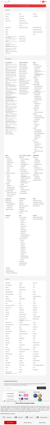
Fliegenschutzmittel (9, 209)
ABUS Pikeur (7, 282)
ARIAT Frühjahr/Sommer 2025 (10, 117)
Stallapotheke (23, 191)
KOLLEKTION (8, 27)
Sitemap (20, 25)
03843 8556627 (11, 399)
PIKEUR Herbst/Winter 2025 (11, 107)
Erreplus (7, 309)
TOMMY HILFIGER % (25, 257)
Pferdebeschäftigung (38, 173)
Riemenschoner (37, 143)
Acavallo (20, 282)
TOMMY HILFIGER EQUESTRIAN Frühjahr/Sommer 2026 (10, 95)
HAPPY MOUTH (36, 318)
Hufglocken (36, 106)
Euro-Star (7, 312)
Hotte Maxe (7, 329)
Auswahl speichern (28, 422)
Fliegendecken (8, 200)
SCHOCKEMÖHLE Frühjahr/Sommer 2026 (10, 92)
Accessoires (9, 158)
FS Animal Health (22, 314)
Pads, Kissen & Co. (38, 88)
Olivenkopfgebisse (38, 131)
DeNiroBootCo (22, 298)
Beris (34, 287)
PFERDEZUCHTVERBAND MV (11, 272)
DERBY (34, 298)
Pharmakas (7, 349)
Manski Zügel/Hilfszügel (24, 92)
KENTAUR (7, 333)
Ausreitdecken (37, 67)
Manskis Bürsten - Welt (24, 81)
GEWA (6, 316)
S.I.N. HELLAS (35, 353)
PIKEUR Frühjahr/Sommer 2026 (10, 87)
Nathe (6, 344)
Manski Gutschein (22, 69)
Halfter (35, 110)
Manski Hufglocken (23, 93)
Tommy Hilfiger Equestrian (38, 365)
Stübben (21, 360)
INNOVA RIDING (22, 331)
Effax (6, 303)
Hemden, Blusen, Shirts (11, 192)
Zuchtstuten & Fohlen (23, 211)
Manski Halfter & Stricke (24, 86)
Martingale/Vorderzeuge (39, 117)
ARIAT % (22, 240)
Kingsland (7, 338)
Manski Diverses (22, 84)
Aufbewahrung (37, 167)
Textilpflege (23, 166)
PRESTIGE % (23, 233)
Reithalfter (36, 142)
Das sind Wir (8, 53)
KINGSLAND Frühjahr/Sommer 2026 (10, 84)
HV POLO (35, 329)
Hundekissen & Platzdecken (38, 204)
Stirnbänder (36, 145)
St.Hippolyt (21, 358)
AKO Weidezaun (8, 285)
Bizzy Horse (7, 289)
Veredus (20, 369)
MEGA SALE (8, 269)
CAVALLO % (23, 222)
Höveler (20, 329)
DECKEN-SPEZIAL (22, 264)
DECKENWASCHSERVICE (38, 217)
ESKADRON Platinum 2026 (10, 75)
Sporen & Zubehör (38, 99)
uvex (6, 369)
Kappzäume (36, 124)
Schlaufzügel (37, 119)
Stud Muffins (8, 362)
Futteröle (21, 202)
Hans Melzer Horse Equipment (23, 319)
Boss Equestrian (22, 289)
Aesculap (35, 282)
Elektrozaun (35, 157)
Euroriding (21, 312)
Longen (35, 126)
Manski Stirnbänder (23, 73)
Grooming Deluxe (36, 316)
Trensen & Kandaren (38, 147)
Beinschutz (35, 101)
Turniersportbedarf (23, 193)
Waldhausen (35, 369)
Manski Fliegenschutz (23, 67)
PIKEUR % (23, 254)
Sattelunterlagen (36, 84)
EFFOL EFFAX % (24, 226)
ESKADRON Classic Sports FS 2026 (11, 68)
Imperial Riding (8, 331)
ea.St (34, 300)
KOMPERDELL (22, 338)
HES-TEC (34, 324)
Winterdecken (37, 75)
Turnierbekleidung (9, 190)
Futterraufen (37, 176)
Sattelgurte (35, 77)
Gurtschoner (37, 82)
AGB (20, 13)
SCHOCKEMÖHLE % (24, 236)
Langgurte (36, 80)
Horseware (35, 326)
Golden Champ (22, 316)
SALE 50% (8, 267)
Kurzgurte (36, 79)
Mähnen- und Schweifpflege (23, 175)
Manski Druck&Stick (23, 66)
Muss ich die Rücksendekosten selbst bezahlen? (10, 45)
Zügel (35, 149)
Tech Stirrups (22, 365)
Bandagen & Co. (37, 103)
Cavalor (6, 296)
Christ (20, 296)
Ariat (34, 285)
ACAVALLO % (23, 219)
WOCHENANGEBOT (23, 263)
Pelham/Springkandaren (39, 133)
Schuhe (8, 176)
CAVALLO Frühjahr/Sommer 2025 (11, 123)
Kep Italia (35, 333)
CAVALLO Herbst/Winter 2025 (10, 102)
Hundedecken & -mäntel (38, 202)
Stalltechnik (35, 166)
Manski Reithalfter (23, 90)
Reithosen (9, 164)
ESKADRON (21, 309)
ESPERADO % (23, 249)
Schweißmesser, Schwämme (24, 180)
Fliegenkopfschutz (9, 202)
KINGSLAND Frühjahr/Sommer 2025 (10, 126)
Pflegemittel (21, 157)
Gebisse (34, 128)
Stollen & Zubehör (24, 182)
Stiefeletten (9, 180)
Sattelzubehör (37, 94)
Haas (6, 318)
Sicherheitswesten (10, 188)
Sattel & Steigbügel (37, 92)
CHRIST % (23, 224)
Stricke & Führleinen (38, 112)
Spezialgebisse (37, 135)
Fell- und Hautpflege (25, 158)
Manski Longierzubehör (24, 88)
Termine (7, 18)
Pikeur (34, 349)
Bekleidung (7, 157)
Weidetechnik (35, 174)
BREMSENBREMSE (9, 291)
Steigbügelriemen (38, 98)
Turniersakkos (10, 195)
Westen (8, 169)
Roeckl (20, 353)
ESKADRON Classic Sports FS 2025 (11, 65)
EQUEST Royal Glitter (9, 133)
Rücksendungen (22, 38)
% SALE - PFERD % (22, 217)
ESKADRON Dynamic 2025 (10, 70)
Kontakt (6, 16)
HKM (20, 326)
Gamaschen (36, 105)
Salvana (7, 356)
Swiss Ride (7, 365)
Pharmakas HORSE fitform (24, 349)
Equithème (35, 307)
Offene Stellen (22, 36)
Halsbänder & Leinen (37, 200)
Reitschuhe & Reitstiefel (10, 173)
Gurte (35, 122)
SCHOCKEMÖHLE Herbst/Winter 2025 (9, 110)
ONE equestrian (36, 344)
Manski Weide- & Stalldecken (22, 79)
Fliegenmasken (10, 205)
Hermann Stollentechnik (24, 324)
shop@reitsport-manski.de (11, 400)
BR (33, 289)
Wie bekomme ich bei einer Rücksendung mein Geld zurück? (11, 49)
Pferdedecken (36, 64)
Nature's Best (22, 344)
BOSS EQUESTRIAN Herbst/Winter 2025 (9, 99)
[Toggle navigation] (1, 1)
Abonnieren (41, 387)
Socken (8, 167)
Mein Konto (7, 13)
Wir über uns (8, 20)
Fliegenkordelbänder (11, 204)
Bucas (20, 291)
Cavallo (34, 294)
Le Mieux (7, 340)
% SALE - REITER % (23, 238)
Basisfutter (21, 200)
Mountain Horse (36, 342)
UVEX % (22, 259)
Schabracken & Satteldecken (37, 90)
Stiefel (8, 178)
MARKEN (35, 13)
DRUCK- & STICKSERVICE (38, 219)
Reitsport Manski (8, 353)
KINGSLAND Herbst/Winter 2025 (10, 105)
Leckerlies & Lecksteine (24, 205)
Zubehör (36, 138)
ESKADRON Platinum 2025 (10, 73)
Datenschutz (21, 18)
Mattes (20, 342)
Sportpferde (21, 209)
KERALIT (7, 335)
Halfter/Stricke (36, 108)
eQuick (20, 305)
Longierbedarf (36, 121)
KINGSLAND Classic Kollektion (9, 78)
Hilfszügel (35, 113)
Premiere (7, 351)
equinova (21, 307)
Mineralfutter (22, 207)
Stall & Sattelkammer (23, 186)
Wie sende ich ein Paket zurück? (10, 40)
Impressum (21, 16)
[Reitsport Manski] (6, 1)
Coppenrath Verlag (37, 296)
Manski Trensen (22, 76)
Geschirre (7, 217)
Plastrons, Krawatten (11, 194)
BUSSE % (22, 220)
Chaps (8, 174)
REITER (6, 31)
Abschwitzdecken (37, 66)
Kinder (8, 171)
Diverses (22, 187)
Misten (35, 171)
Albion (20, 285)
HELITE (34, 322)
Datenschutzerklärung (25, 383)
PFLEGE (6, 34)
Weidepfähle (37, 162)
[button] (41, 1)
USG (34, 367)
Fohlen (34, 152)
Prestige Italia (22, 351)
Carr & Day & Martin (9, 294)
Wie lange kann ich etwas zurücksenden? (10, 37)
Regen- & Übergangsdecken (38, 73)
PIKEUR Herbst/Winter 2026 (11, 89)
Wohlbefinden (37, 178)
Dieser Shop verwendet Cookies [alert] (25, 403)
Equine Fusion (8, 307)
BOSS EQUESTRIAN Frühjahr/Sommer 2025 (10, 120)
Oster (6, 347)
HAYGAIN (21, 322)
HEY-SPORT (7, 326)
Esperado (35, 309)
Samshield (21, 356)
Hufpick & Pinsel (24, 171)
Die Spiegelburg (8, 300)
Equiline (34, 305)
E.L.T (20, 300)
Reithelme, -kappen (11, 187)
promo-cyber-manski (23, 27)
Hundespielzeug (36, 205)
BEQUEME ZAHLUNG (37, 27)
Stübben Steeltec (36, 360)
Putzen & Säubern (23, 169)
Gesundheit (21, 204)
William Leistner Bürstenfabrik (8, 372)
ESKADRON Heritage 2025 (10, 72)
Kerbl (20, 335)
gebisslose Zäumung (38, 150)
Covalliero (7, 298)
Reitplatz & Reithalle (37, 180)
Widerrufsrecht (22, 20)
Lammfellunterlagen (38, 86)
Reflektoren (9, 185)
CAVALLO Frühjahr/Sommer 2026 (11, 81)
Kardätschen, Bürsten (25, 173)
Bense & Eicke (22, 287)
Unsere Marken (22, 40)
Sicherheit (7, 183)
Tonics (6, 367)
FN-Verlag (35, 312)
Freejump (7, 314)
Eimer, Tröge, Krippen (38, 169)
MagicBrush (7, 342)
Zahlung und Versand (23, 22)
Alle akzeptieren (10, 422)
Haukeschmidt (8, 322)
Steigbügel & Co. (37, 96)
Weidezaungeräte (38, 164)
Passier (20, 347)
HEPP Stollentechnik (9, 324)
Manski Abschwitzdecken (24, 83)
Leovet (20, 340)
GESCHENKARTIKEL (10, 271)
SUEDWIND (21, 362)
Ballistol (7, 287)
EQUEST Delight (8, 132)
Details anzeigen (42, 422)
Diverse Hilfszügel (38, 115)
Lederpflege (23, 162)
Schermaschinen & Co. (25, 189)
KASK (34, 331)
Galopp (34, 314)
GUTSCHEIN (35, 16)
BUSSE (34, 291)
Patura (34, 347)
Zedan (20, 371)
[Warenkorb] (46, 1)
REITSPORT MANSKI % (25, 234)
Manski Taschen (22, 74)
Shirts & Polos (9, 166)
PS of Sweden (35, 351)
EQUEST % (23, 227)
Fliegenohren (9, 207)
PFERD (6, 29)
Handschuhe (9, 160)
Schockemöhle (36, 356)
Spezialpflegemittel (24, 164)
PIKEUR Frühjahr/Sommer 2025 (10, 129)
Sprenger (7, 358)
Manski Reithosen (22, 71)
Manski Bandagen (22, 64)
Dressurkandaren (38, 129)
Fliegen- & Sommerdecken (37, 70)
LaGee (34, 338)
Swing (34, 362)
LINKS (34, 34)
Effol (20, 303)
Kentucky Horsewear (23, 333)
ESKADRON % (23, 229)
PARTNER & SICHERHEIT (38, 31)
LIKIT (34, 340)
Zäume (34, 140)
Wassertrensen (37, 136)
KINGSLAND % (23, 231)
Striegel (22, 184)
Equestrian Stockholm (9, 305)
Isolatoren (36, 158)
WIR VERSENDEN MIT (37, 29)
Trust (20, 367)
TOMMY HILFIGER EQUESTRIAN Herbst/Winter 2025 (11, 114)
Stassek (34, 358)
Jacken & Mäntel (10, 162)
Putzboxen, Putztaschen (25, 177)
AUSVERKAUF (21, 261)
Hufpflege (23, 160)
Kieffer (34, 335)
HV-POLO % (23, 250)
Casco (20, 294)
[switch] (4, 417)
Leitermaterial (37, 160)
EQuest (34, 303)
